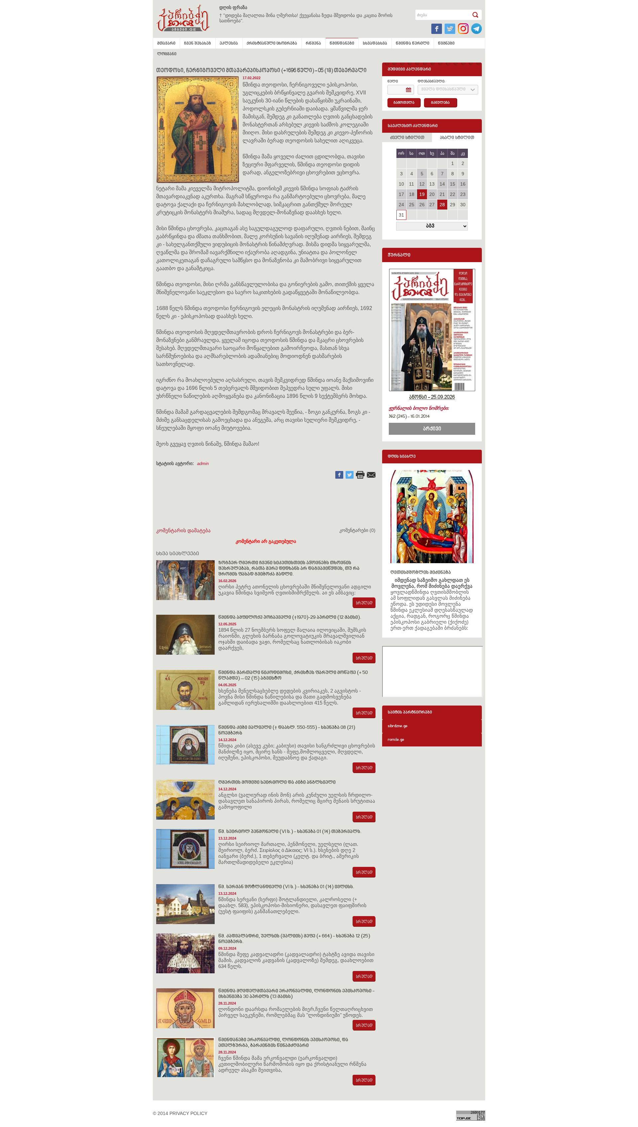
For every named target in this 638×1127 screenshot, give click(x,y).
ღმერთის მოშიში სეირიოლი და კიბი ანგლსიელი (277, 782)
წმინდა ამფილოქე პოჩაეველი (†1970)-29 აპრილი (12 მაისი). (289, 617)
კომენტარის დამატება (183, 530)
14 (442, 184)
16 (463, 184)
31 (401, 215)
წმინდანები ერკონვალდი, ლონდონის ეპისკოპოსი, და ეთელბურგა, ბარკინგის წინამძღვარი (283, 1042)
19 (422, 194)
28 (442, 204)
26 (422, 204)
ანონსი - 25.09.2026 (432, 398)
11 (411, 184)
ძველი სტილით (407, 138)
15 (452, 184)
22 (452, 194)
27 (432, 204)
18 (411, 194)
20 (432, 194)
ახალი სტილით (457, 138)
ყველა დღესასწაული (443, 89)
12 (422, 184)
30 (463, 204)
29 (452, 204)
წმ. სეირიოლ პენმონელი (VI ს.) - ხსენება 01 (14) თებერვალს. (290, 832)
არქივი (432, 429)
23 (463, 194)
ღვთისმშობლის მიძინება (420, 572)
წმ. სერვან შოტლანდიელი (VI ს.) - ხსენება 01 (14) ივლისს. (286, 887)
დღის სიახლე (402, 456)
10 (401, 184)
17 (401, 194)
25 (411, 204)
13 (432, 184)
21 (442, 194)
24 (401, 204)
